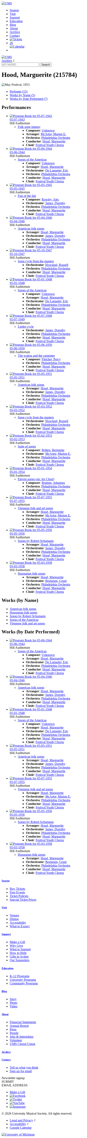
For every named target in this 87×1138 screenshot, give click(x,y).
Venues (14, 915)
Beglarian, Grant (56, 581)
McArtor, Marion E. (53, 134)
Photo (13, 1002)
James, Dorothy (55, 203)
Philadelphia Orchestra (55, 137)
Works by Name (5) (22, 95)
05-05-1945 (17, 188)
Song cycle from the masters (36, 261)
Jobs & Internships (21, 1036)
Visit (13, 14)
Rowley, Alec (50, 199)
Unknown (48, 130)
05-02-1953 (17, 439)
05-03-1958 (17, 566)
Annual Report (19, 1025)
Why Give (16, 945)
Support (15, 17)
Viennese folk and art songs (35, 508)
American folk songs (31, 228)
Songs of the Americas (32, 159)
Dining (14, 919)
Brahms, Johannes (53, 482)
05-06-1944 (17, 152)
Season (14, 10)
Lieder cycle (26, 326)
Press (13, 1029)
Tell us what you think (24, 1067)
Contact (15, 35)
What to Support (20, 949)
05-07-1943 (17, 119)
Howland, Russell (56, 265)
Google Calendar (21, 1127)
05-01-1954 (17, 472)
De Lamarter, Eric (56, 170)
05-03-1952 (17, 410)
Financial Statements (23, 1022)
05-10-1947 (17, 254)
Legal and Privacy (21, 1120)
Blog (13, 24)
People (14, 1033)
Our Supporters (19, 960)
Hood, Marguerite (53, 141)
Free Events (17, 892)
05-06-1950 (17, 348)
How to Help (18, 953)
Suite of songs (27, 446)
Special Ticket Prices (23, 899)
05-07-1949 (17, 319)
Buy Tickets (17, 888)
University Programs (23, 979)
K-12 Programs (19, 976)
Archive (15, 32)
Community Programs (24, 983)
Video (13, 1006)
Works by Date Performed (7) (29, 98)
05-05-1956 (17, 533)
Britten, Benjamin (53, 450)
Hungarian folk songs (31, 573)
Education (16, 21)
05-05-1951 (17, 377)
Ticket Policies (19, 896)
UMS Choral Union (22, 1044)
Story (13, 999)
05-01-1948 (17, 283)
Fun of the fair (27, 196)
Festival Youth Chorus (50, 145)
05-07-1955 (17, 501)
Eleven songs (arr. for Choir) (36, 479)
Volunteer (16, 1040)
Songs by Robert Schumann (36, 541)
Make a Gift (17, 942)
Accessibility (18, 922)
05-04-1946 (17, 221)
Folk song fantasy (29, 127)
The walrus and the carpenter (36, 355)
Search (45, 64)
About (14, 28)
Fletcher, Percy (51, 359)
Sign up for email (21, 1071)
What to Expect (20, 926)
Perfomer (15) (19, 91)
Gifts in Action (19, 956)
